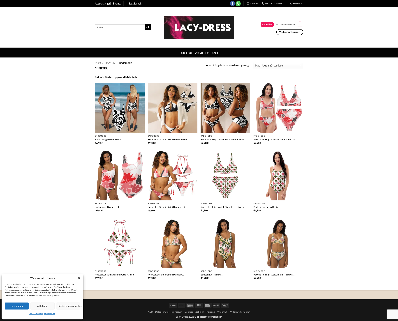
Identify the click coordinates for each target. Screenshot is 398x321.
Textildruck (186, 52)
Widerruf (222, 311)
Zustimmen (17, 306)
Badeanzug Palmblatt (212, 274)
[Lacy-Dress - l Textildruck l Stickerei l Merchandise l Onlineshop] (199, 27)
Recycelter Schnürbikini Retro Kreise (114, 274)
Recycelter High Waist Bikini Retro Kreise (222, 206)
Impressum (176, 311)
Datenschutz (49, 313)
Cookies (189, 311)
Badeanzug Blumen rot (107, 206)
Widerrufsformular (239, 311)
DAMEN (110, 62)
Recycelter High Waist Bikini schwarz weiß (223, 139)
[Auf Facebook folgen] (232, 3)
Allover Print (202, 52)
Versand (210, 311)
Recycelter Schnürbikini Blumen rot (166, 206)
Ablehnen (42, 306)
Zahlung (199, 311)
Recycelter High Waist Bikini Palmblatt (273, 274)
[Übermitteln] (148, 27)
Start (98, 62)
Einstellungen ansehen (69, 306)
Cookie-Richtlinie (36, 313)
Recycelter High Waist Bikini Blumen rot (274, 139)
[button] (78, 278)
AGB (150, 311)
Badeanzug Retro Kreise (266, 206)
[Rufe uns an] (238, 3)
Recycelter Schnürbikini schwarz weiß (168, 139)
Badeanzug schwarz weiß (108, 139)
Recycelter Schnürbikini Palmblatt (166, 274)
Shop (215, 52)
